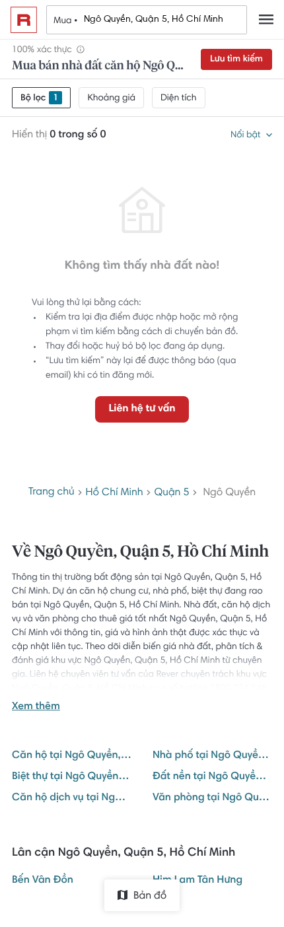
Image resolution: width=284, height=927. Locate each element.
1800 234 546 (238, 688)
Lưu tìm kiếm (236, 59)
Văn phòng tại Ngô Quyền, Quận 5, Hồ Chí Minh (212, 798)
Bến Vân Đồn (42, 881)
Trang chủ (51, 492)
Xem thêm (36, 707)
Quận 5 (171, 493)
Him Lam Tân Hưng (197, 881)
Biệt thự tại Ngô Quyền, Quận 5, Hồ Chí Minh (71, 777)
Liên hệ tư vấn (141, 409)
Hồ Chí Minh (114, 493)
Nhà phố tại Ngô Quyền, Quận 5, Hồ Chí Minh (212, 756)
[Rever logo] (24, 20)
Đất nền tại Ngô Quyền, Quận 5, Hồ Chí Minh (212, 777)
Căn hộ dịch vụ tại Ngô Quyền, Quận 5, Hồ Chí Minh (71, 798)
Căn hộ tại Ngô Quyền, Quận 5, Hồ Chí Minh (71, 756)
